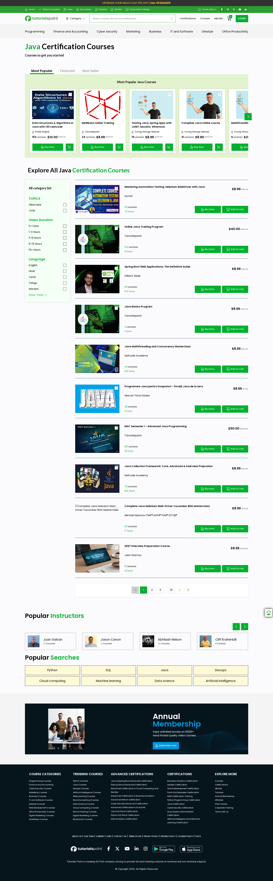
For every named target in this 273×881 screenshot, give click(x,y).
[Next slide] (248, 116)
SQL (108, 670)
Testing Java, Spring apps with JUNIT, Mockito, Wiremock (152, 125)
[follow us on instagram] (146, 849)
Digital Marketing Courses (41, 815)
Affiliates (219, 800)
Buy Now (50, 147)
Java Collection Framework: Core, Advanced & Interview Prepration (168, 466)
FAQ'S (198, 836)
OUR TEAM (89, 836)
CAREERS (100, 836)
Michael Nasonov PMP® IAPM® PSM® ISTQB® (150, 515)
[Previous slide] (236, 626)
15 (171, 590)
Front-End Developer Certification (183, 792)
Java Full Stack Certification (124, 811)
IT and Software (181, 31)
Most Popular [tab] (41, 71)
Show (36, 295)
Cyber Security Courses (40, 788)
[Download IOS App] (191, 849)
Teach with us (209, 9)
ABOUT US (77, 836)
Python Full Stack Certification (125, 815)
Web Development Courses (42, 807)
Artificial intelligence (221, 681)
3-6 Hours (35, 238)
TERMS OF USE (135, 836)
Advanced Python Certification (125, 799)
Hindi (32, 271)
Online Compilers (51, 9)
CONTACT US (120, 836)
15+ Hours (34, 250)
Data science (164, 681)
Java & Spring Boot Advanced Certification (132, 781)
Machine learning (108, 681)
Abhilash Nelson (170, 639)
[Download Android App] (163, 849)
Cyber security (107, 31)
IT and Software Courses (41, 800)
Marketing (133, 31)
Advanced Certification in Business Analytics (132, 796)
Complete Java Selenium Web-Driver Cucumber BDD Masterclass (167, 506)
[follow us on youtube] (127, 849)
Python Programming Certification (183, 800)
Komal (128, 196)
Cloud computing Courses (86, 807)
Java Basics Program (138, 306)
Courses (205, 18)
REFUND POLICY (168, 836)
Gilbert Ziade (132, 276)
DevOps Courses (81, 788)
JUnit (32, 210)
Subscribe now (167, 745)
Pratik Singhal (42, 131)
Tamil (32, 277)
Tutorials (219, 792)
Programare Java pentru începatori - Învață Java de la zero (163, 386)
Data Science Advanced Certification (129, 784)
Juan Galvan (52, 639)
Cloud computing (52, 681)
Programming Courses (40, 781)
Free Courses (221, 804)
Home (32, 9)
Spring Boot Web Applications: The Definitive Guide (157, 266)
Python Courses (80, 781)
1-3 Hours (34, 232)
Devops (220, 670)
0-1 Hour (34, 226)
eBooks (218, 18)
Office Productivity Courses (42, 811)
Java (164, 670)
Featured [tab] (67, 71)
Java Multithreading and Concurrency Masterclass (157, 346)
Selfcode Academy (136, 355)
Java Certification (176, 804)
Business (155, 31)
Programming (35, 31)
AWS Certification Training (180, 796)
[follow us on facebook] (108, 849)
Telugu (33, 283)
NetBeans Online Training (98, 123)
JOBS (108, 836)
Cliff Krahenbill (226, 639)
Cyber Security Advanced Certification (129, 803)
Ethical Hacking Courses (85, 811)
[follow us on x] (117, 849)
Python (52, 670)
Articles (118, 9)
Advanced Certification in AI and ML (128, 807)
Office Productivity (235, 31)
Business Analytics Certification (182, 781)
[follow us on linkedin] (137, 849)
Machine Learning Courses (86, 800)
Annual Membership (224, 796)
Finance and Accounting (71, 31)
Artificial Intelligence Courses (87, 792)
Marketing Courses (38, 792)
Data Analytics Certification (124, 819)
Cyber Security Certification (180, 807)
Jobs (70, 9)
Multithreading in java (245, 123)
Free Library (85, 9)
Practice (103, 9)
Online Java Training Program (143, 227)
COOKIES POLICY (185, 836)
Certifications (188, 18)
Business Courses (37, 796)
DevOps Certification (177, 784)
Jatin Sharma (132, 555)
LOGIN (242, 18)
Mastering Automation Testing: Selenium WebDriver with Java (164, 187)
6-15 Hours (35, 244)
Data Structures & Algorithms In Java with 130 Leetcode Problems (52, 126)
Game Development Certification (183, 788)
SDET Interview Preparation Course (147, 546)
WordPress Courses (38, 819)
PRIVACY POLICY (151, 836)
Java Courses (80, 784)
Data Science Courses (83, 804)
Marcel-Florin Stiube (137, 395)
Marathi (33, 289)
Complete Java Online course (200, 123)
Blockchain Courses (82, 819)
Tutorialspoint (92, 131)
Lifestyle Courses (37, 804)
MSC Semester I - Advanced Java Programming (155, 426)
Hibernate (35, 204)
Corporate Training (139, 9)
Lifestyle (207, 31)
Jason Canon (111, 639)
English (33, 265)
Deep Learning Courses (84, 796)
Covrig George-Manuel (147, 131)
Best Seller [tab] (90, 71)
